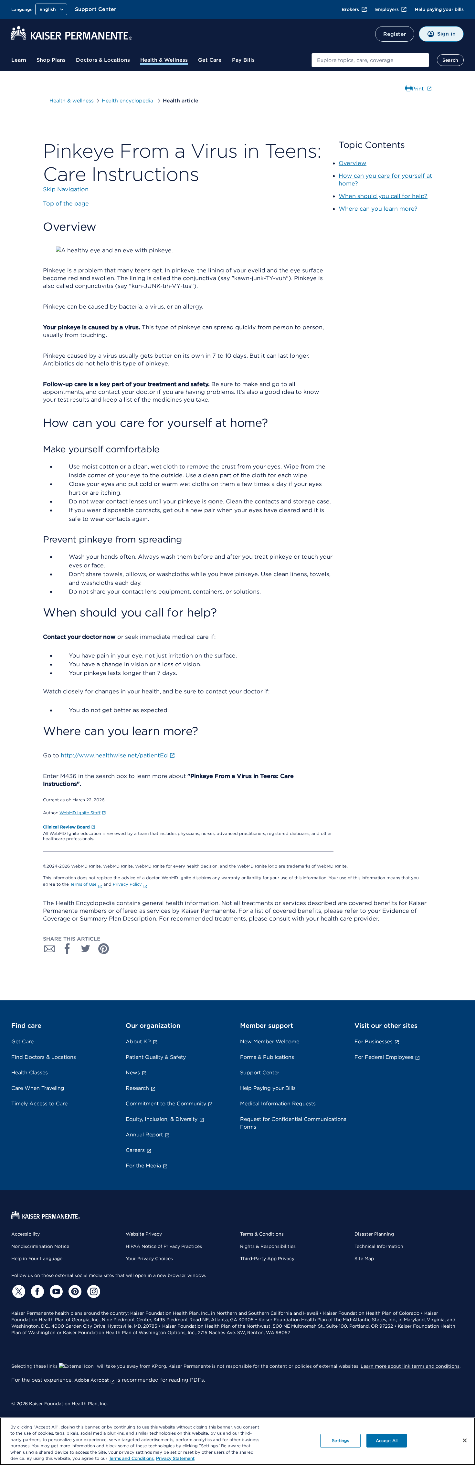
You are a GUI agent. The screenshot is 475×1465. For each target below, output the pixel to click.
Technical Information (378, 1246)
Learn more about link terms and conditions (410, 1366)
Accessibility (25, 1234)
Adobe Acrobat (91, 1380)
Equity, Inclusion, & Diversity (161, 1119)
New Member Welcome (269, 1041)
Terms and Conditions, (131, 1458)
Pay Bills (243, 60)
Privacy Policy (127, 884)
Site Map (364, 1258)
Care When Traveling (37, 1088)
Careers (135, 1150)
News (133, 1073)
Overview (352, 163)
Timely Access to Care (39, 1104)
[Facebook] (36, 1291)
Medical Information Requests (278, 1104)
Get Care (210, 60)
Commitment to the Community (166, 1104)
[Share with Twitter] (85, 948)
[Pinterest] (74, 1291)
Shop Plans (51, 60)
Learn (18, 60)
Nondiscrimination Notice (40, 1246)
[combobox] (370, 60)
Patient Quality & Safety (156, 1057)
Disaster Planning (374, 1234)
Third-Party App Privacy (267, 1258)
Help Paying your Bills (268, 1088)
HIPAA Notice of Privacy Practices (164, 1246)
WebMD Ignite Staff (79, 812)
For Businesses (373, 1041)
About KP (138, 1041)
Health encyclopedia (128, 101)
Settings (340, 1440)
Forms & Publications (267, 1057)
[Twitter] (17, 1291)
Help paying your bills (439, 9)
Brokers (350, 9)
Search (450, 60)
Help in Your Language (36, 1258)
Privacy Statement (175, 1458)
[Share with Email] (49, 948)
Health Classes (29, 1073)
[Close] (465, 1440)
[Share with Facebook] (67, 948)
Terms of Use (83, 884)
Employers (387, 9)
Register (394, 34)
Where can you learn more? (378, 208)
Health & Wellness (164, 60)
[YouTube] (55, 1291)
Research (137, 1088)
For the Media (143, 1166)
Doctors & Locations (103, 60)
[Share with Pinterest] (103, 948)
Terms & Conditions (262, 1234)
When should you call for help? (383, 196)
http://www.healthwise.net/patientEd (114, 755)
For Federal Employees (383, 1057)
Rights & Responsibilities (268, 1246)
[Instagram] (92, 1291)
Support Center (95, 9)
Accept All (386, 1440)
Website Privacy (144, 1234)
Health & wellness (71, 101)
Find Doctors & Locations (43, 1057)
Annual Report (144, 1135)
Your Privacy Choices (149, 1258)
